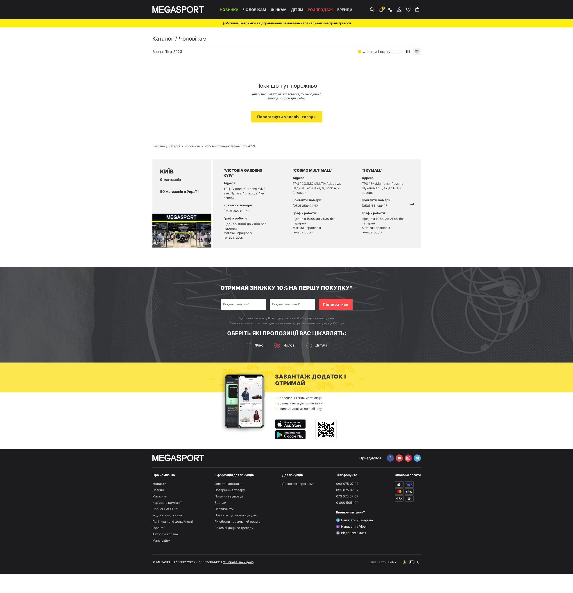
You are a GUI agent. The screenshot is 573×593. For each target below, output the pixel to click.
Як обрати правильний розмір (237, 521)
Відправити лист (353, 533)
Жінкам (279, 9)
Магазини (159, 496)
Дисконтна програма (298, 484)
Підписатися (335, 304)
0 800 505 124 (347, 502)
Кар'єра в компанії (166, 502)
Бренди (344, 9)
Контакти (159, 484)
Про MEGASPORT (165, 509)
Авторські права (165, 534)
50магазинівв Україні (179, 191)
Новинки (229, 9)
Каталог (163, 38)
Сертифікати (224, 509)
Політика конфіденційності (172, 521)
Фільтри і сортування (380, 51)
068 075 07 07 (347, 484)
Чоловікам (254, 9)
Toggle (411, 562)
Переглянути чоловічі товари (286, 116)
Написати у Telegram (357, 520)
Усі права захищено (238, 562)
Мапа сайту (161, 540)
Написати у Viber (354, 526)
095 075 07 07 (347, 490)
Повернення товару (230, 490)
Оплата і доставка (228, 484)
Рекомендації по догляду (234, 528)
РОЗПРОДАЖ (320, 9)
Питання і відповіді (229, 496)
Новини (158, 490)
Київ (390, 562)
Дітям (297, 9)
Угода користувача (167, 515)
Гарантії (158, 528)
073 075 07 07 (347, 496)
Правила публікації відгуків (236, 515)
